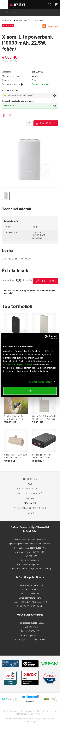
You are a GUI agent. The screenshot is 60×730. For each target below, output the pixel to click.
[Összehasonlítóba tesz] (4, 115)
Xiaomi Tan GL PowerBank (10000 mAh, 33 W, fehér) (43, 417)
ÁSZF (30, 484)
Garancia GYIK (30, 503)
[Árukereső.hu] (30, 697)
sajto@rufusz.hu (38, 639)
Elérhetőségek (30, 479)
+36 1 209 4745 (31, 589)
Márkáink (30, 498)
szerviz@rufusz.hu (33, 598)
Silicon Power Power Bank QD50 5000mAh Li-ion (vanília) (15, 457)
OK (30, 391)
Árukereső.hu (30, 701)
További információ (41, 84)
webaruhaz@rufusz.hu (33, 564)
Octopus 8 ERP (48, 719)
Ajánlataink (8, 26)
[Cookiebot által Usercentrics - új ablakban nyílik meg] (44, 337)
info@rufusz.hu (33, 635)
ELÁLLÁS (30, 513)
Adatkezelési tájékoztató (30, 493)
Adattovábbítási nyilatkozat (30, 489)
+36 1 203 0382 (38, 552)
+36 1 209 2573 (30, 556)
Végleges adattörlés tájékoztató (30, 508)
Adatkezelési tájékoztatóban (18, 364)
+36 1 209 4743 (32, 627)
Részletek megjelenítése (39, 382)
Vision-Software (31, 719)
